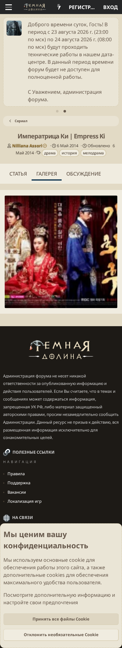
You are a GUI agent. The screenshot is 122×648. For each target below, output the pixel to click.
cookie (77, 559)
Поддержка (19, 483)
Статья (18, 173)
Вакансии (17, 492)
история (69, 153)
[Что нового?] (59, 7)
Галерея (46, 173)
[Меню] (8, 7)
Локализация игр (25, 501)
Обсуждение (83, 173)
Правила (16, 473)
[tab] (57, 111)
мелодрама (93, 153)
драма (50, 153)
